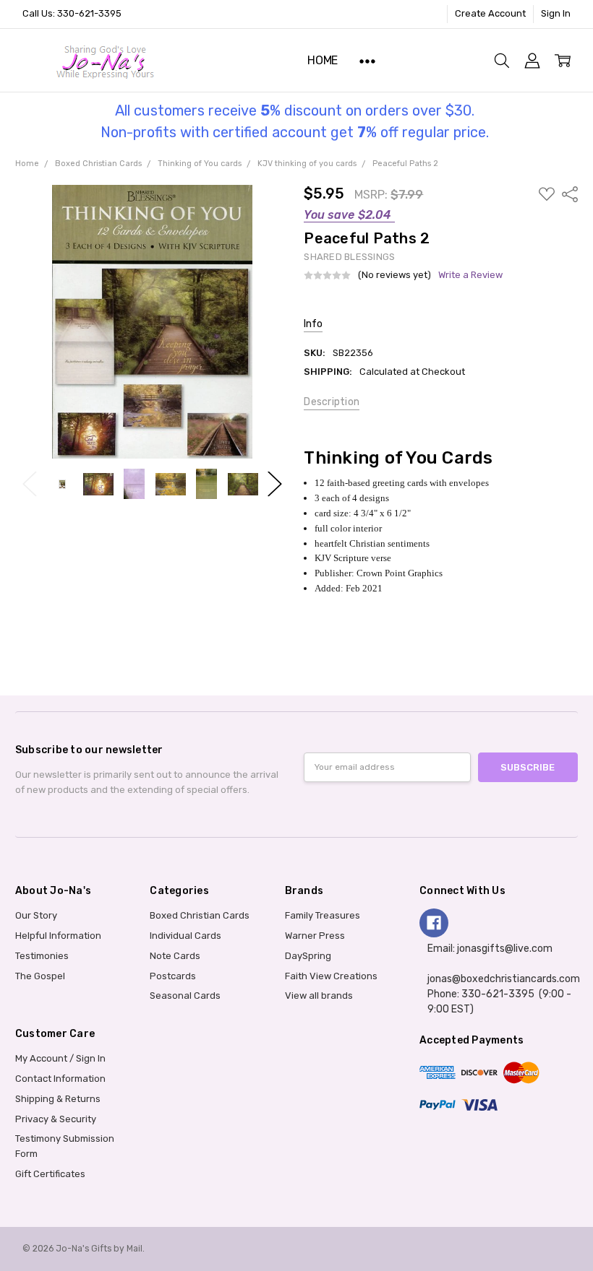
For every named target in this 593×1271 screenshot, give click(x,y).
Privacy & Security (55, 1119)
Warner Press (315, 935)
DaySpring (308, 955)
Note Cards (175, 955)
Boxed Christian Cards (199, 915)
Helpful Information (58, 935)
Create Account (490, 13)
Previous (29, 484)
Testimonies (42, 955)
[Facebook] (433, 922)
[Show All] (367, 60)
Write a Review (470, 275)
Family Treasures (322, 915)
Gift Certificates (50, 1173)
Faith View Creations (331, 976)
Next (274, 484)
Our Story (36, 915)
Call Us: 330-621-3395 (71, 13)
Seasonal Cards (185, 995)
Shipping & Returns (58, 1098)
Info (313, 324)
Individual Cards (185, 935)
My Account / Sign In (60, 1058)
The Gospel (40, 976)
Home (322, 60)
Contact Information (60, 1078)
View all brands (319, 995)
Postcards (173, 976)
